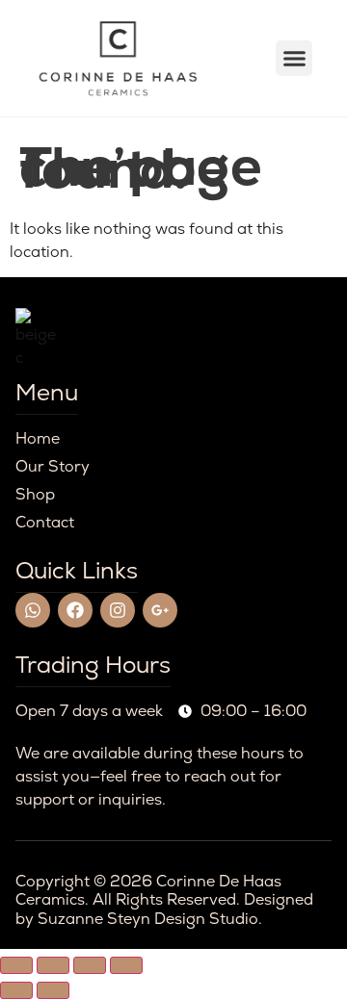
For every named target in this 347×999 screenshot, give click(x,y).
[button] (294, 58)
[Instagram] (117, 610)
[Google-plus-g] (160, 610)
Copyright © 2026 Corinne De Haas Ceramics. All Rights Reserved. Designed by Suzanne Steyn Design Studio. (164, 899)
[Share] (89, 965)
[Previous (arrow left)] (16, 990)
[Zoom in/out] (16, 965)
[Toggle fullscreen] (53, 965)
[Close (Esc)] (126, 965)
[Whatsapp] (32, 610)
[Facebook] (75, 610)
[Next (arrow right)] (53, 990)
